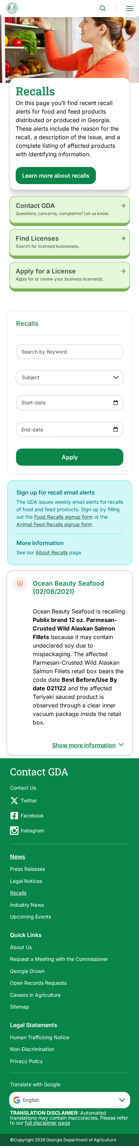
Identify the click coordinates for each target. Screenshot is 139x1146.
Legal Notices (26, 881)
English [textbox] (31, 1100)
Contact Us (23, 788)
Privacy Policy (26, 1061)
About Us (21, 947)
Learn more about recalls (55, 175)
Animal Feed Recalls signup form (54, 524)
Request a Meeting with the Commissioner (59, 959)
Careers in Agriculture (35, 995)
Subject (31, 377)
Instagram (32, 830)
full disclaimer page (47, 1123)
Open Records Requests (38, 983)
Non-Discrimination (32, 1049)
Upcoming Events (30, 917)
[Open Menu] (130, 8)
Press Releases (27, 869)
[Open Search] (102, 8)
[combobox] (69, 1100)
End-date (32, 430)
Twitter (29, 800)
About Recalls (52, 552)
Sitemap (19, 1007)
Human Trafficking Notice (39, 1037)
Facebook (32, 815)
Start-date (33, 403)
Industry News (27, 905)
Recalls (18, 893)
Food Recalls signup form (63, 517)
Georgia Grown (27, 971)
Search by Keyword (44, 352)
